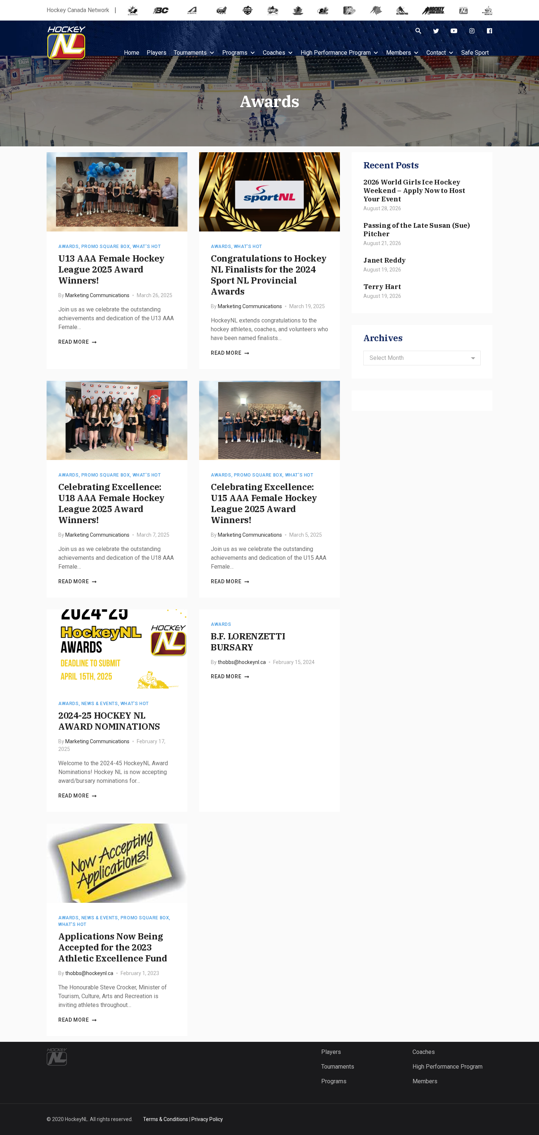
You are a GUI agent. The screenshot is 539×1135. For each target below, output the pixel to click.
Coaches (274, 52)
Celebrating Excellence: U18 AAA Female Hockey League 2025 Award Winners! (111, 503)
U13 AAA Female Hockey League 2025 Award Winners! (111, 269)
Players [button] (156, 52)
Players (331, 1051)
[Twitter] (436, 30)
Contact (436, 52)
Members (398, 52)
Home (131, 52)
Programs (234, 52)
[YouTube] (454, 30)
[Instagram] (472, 30)
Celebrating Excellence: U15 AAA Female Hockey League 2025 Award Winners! (264, 503)
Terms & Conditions (165, 1119)
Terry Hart (382, 286)
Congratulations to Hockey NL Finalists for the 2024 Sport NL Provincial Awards (268, 274)
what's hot (147, 246)
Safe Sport (475, 52)
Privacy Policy (207, 1119)
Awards (68, 246)
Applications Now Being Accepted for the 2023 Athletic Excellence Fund (112, 947)
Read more (73, 342)
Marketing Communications (97, 295)
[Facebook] (489, 30)
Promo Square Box (105, 246)
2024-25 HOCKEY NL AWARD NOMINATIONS (109, 720)
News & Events (99, 703)
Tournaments (190, 52)
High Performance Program (336, 52)
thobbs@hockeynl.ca (242, 662)
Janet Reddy (384, 260)
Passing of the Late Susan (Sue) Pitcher (416, 229)
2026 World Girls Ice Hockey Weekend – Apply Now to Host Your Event (414, 190)
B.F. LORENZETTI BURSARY (248, 641)
